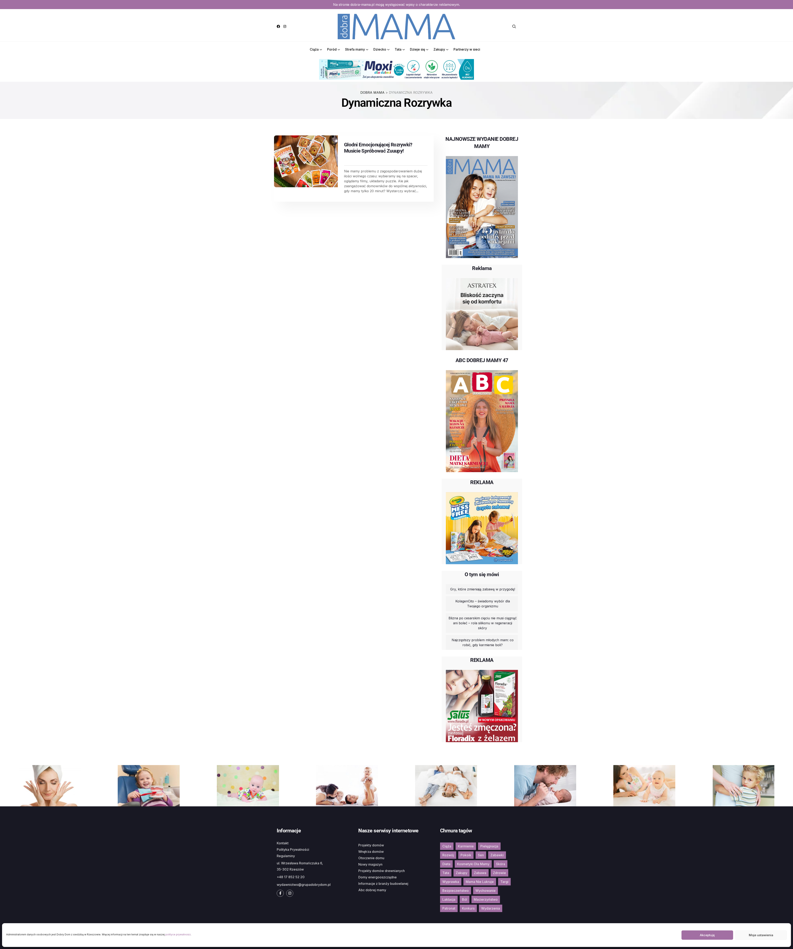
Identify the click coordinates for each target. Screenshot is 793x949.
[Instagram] (284, 26)
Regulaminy (286, 856)
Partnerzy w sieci (466, 49)
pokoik (466, 855)
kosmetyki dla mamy (473, 864)
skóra (500, 864)
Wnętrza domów (371, 851)
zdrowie (499, 873)
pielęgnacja (489, 846)
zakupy (461, 873)
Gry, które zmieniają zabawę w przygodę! (482, 589)
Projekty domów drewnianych (381, 871)
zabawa (480, 873)
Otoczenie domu (371, 858)
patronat (448, 908)
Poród (332, 49)
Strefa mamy (355, 49)
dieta (446, 864)
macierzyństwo (486, 899)
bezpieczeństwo (455, 891)
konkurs (468, 908)
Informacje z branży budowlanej (383, 883)
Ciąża (314, 49)
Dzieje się (417, 49)
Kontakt (282, 843)
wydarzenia (490, 908)
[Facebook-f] (280, 893)
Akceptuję (707, 935)
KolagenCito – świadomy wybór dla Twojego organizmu (482, 603)
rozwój (448, 855)
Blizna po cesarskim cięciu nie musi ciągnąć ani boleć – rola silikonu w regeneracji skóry (483, 623)
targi (504, 882)
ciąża (446, 846)
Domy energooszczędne (377, 877)
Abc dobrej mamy (372, 890)
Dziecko (379, 49)
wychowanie (485, 891)
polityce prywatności (178, 934)
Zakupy (439, 49)
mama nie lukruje (480, 882)
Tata (398, 49)
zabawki (497, 855)
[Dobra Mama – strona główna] (396, 26)
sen (481, 855)
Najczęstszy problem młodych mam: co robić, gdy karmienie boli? (483, 642)
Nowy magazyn (370, 864)
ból (464, 899)
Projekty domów (371, 845)
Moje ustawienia (761, 935)
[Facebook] (278, 26)
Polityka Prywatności (293, 849)
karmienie (466, 846)
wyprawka (450, 882)
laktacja (448, 899)
